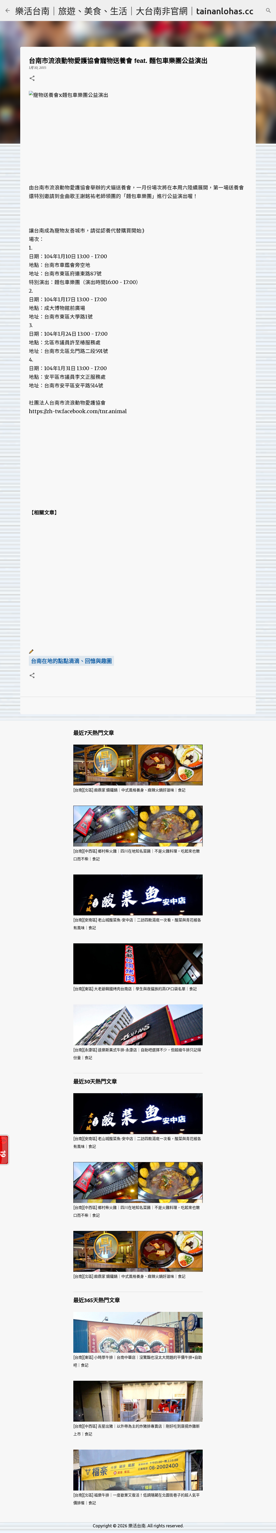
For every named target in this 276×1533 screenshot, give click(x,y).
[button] (32, 78)
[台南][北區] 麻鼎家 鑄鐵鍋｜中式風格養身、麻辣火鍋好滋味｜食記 (129, 790)
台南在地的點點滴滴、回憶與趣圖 (71, 661)
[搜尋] (268, 10)
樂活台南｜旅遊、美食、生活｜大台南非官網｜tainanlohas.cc (134, 11)
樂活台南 (137, 1525)
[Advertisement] (138, 137)
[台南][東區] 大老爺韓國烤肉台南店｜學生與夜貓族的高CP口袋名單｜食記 (135, 989)
